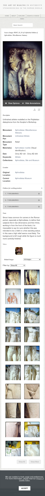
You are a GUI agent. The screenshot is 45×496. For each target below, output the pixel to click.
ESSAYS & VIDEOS (33, 15)
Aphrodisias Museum (23, 178)
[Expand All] (41, 188)
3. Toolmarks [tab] (12, 206)
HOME (7, 15)
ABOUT (14, 15)
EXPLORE (21, 15)
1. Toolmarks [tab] (12, 193)
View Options (13, 103)
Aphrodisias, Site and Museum (27, 160)
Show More (35, 462)
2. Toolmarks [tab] (12, 200)
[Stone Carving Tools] (19, 251)
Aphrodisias (19, 172)
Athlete (18, 157)
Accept (24, 488)
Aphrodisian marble (22, 147)
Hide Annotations (32, 103)
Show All (22, 462)
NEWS (22, 19)
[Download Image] (34, 109)
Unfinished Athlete (22, 136)
